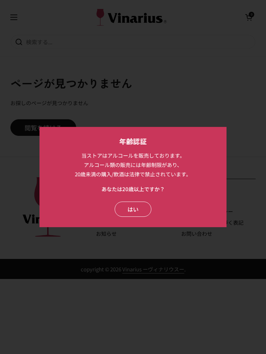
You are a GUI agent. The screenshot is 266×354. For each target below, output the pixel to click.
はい (133, 209)
